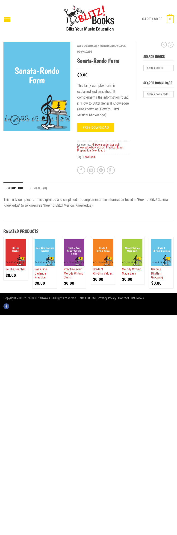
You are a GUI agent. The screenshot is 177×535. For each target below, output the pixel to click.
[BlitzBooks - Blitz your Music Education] (89, 17)
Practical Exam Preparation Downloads (100, 149)
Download (89, 157)
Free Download (96, 127)
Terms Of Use (87, 298)
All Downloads (87, 46)
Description (13, 188)
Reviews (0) (38, 188)
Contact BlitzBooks (131, 298)
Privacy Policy (107, 298)
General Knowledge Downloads (98, 146)
